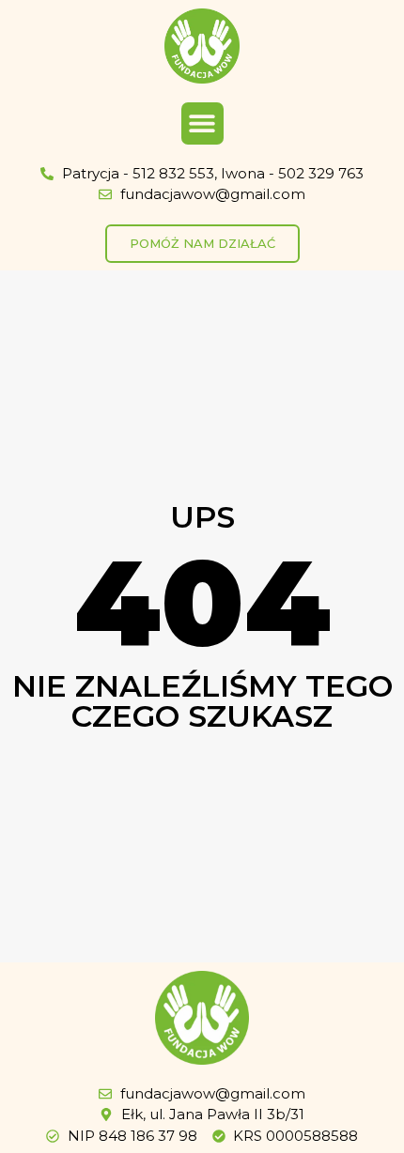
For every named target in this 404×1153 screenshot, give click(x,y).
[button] (202, 123)
